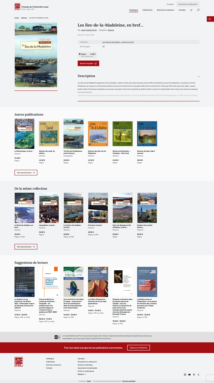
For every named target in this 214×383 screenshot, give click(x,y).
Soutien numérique (85, 365)
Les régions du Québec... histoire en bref (118, 42)
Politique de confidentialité (128, 381)
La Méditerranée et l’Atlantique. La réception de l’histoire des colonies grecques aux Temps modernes (147, 303)
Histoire (111, 30)
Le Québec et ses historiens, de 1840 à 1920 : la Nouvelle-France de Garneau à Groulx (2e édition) (24, 303)
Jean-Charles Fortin (89, 30)
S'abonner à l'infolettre (138, 348)
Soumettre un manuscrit (187, 4)
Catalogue (133, 10)
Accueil (16, 17)
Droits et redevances (86, 371)
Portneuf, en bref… (95, 225)
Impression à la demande (87, 368)
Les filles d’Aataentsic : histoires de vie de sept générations (97, 301)
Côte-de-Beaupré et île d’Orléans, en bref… (122, 226)
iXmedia (89, 381)
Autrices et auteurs (165, 10)
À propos (170, 4)
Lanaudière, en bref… (47, 225)
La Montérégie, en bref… (24, 151)
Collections (147, 10)
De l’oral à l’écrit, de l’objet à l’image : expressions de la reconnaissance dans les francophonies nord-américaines (74, 303)
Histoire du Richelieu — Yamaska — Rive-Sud (122, 152)
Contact (182, 10)
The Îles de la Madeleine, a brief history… (73, 152)
